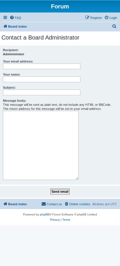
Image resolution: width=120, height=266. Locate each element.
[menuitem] (15, 17)
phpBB (44, 214)
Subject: (9, 87)
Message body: (14, 100)
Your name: (11, 74)
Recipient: (11, 50)
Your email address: (18, 61)
